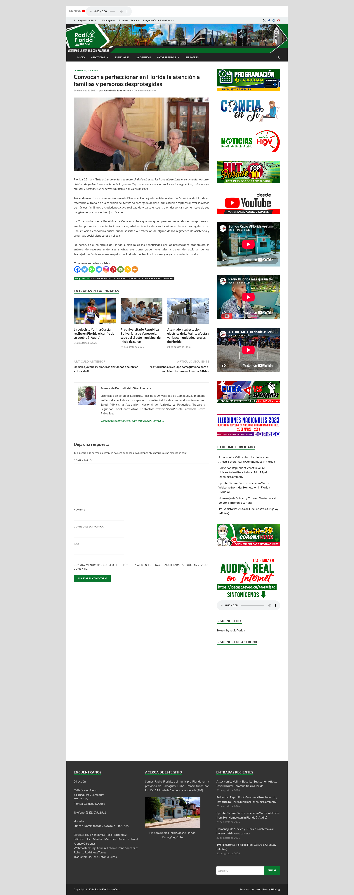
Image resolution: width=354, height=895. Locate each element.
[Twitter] (84, 269)
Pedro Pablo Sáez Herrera (117, 90)
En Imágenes (108, 20)
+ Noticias (98, 57)
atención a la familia (127, 278)
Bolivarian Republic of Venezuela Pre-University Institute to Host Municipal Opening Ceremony (242, 472)
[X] (264, 20)
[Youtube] (278, 20)
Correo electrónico (90, 526)
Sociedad (93, 70)
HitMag (275, 889)
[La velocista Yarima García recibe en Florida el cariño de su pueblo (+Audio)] (95, 325)
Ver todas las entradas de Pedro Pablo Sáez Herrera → (132, 420)
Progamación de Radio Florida (158, 20)
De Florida (80, 70)
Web (77, 543)
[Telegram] (99, 269)
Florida (168, 278)
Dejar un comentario (145, 90)
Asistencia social (101, 278)
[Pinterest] (113, 269)
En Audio (135, 20)
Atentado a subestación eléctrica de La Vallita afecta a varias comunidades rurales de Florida (188, 335)
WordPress (262, 889)
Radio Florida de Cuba (107, 889)
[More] (135, 269)
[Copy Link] (127, 269)
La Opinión (143, 57)
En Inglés (192, 57)
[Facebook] (269, 20)
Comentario (83, 460)
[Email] (120, 269)
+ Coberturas (166, 57)
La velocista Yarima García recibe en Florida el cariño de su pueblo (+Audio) (94, 333)
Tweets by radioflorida (231, 630)
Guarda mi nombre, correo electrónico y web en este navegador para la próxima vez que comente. (141, 566)
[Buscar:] (248, 870)
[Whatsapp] (91, 269)
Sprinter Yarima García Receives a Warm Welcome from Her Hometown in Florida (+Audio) (244, 487)
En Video (123, 20)
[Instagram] (274, 20)
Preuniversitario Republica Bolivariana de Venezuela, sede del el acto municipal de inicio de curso (141, 335)
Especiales (122, 57)
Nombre (80, 509)
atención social (152, 278)
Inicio (81, 57)
